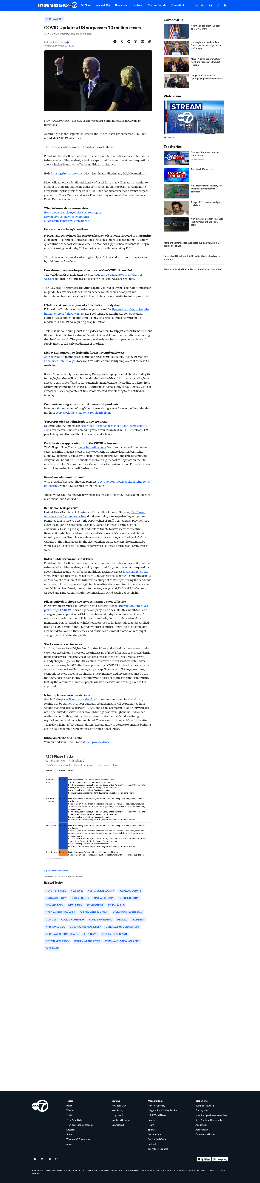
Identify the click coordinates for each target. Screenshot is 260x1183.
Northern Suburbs (157, 5)
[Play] (194, 117)
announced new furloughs (60, 361)
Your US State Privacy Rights (97, 1170)
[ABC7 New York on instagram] (49, 1159)
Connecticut (177, 5)
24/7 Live (85, 5)
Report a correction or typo (56, 870)
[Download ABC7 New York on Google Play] (220, 1159)
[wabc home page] (40, 1106)
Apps (68, 1144)
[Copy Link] (149, 41)
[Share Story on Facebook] (115, 41)
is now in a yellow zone (91, 447)
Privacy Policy (37, 1170)
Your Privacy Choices (53, 1170)
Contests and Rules (205, 1134)
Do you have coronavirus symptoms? (66, 216)
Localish (70, 1130)
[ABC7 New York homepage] (57, 5)
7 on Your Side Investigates (79, 1125)
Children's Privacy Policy (74, 1170)
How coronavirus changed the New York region (73, 212)
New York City (103, 5)
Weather (70, 1110)
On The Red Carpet (157, 1139)
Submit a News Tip (204, 1106)
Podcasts (152, 1144)
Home (69, 1106)
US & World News (157, 1115)
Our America (154, 1134)
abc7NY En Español (158, 1149)
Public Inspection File (150, 1170)
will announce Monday (80, 699)
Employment (201, 1110)
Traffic (69, 1115)
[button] (33, 5)
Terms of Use (116, 1170)
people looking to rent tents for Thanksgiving (83, 412)
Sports (151, 1130)
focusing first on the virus (66, 173)
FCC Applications (168, 1170)
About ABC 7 (202, 1125)
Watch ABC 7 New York (78, 1139)
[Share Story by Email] (142, 41)
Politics (151, 1120)
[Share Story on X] (121, 41)
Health (151, 1125)
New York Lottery (156, 1106)
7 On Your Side (74, 1120)
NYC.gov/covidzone (97, 742)
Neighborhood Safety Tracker (162, 1110)
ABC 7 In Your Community (208, 1120)
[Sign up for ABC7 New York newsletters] (57, 1159)
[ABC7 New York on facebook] (35, 1159)
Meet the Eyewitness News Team (211, 1115)
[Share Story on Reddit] (128, 41)
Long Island (137, 5)
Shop (69, 1134)
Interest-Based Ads (131, 1170)
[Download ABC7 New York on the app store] (204, 1159)
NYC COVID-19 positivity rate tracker (67, 221)
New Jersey (121, 5)
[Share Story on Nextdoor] (135, 41)
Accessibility (201, 1130)
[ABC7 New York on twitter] (42, 1159)
